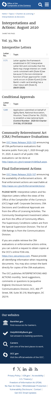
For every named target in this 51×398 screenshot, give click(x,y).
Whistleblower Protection (34, 386)
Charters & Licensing (24, 14)
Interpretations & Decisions (13, 17)
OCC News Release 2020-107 (21, 174)
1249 (5, 110)
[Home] (6, 334)
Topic (15, 54)
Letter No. (6, 54)
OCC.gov (14, 353)
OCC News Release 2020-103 (21, 142)
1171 (5, 60)
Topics (11, 14)
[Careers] (6, 344)
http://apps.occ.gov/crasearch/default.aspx (24, 161)
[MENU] (47, 5)
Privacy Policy (14, 375)
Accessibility (37, 375)
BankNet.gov (16, 321)
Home (4, 14)
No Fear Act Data (13, 386)
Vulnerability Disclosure (21, 389)
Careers (14, 342)
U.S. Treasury (25, 379)
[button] (40, 5)
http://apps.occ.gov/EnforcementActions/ (23, 185)
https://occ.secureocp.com (16, 255)
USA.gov (26, 375)
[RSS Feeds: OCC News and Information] (36, 369)
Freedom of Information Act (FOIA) (25, 382)
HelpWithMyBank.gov (21, 332)
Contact (37, 389)
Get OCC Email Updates (25, 392)
